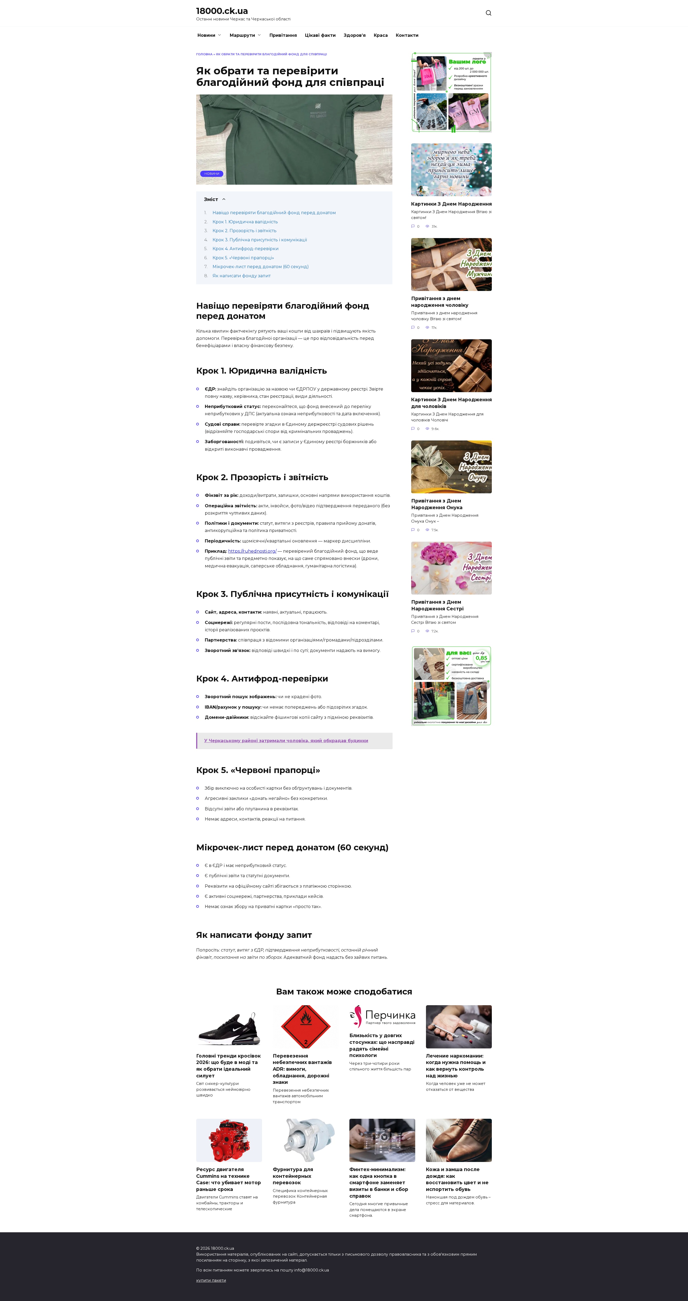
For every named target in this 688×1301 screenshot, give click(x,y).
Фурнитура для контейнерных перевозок (293, 1176)
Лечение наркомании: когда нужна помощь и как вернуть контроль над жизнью (456, 1065)
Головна (204, 54)
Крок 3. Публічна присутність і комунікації (260, 239)
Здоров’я (355, 35)
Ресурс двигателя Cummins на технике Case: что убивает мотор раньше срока (228, 1179)
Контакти (407, 35)
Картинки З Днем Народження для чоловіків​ (451, 403)
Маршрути (242, 35)
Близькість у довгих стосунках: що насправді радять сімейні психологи (381, 1045)
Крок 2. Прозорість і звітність (245, 230)
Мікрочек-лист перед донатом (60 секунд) (261, 266)
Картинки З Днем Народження (451, 203)
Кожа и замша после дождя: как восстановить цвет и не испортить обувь (457, 1179)
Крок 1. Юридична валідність (245, 221)
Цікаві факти (320, 35)
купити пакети (211, 1280)
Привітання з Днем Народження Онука (437, 504)
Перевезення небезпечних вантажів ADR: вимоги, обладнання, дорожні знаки (302, 1069)
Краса (381, 35)
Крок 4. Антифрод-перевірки (246, 248)
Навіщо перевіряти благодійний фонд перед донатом (274, 212)
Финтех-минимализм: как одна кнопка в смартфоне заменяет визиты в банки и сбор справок (378, 1183)
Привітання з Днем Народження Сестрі (437, 605)
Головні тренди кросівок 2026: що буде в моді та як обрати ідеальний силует (228, 1065)
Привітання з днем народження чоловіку (439, 302)
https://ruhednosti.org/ (252, 551)
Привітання (283, 35)
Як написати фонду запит (242, 275)
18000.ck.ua (222, 11)
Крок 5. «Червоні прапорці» (243, 257)
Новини (206, 35)
